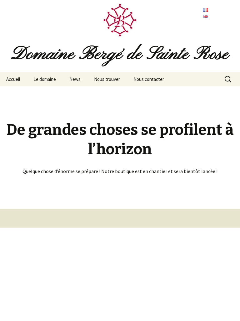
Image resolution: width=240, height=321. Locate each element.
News (75, 79)
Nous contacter (148, 79)
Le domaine (44, 79)
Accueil (13, 79)
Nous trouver (107, 79)
